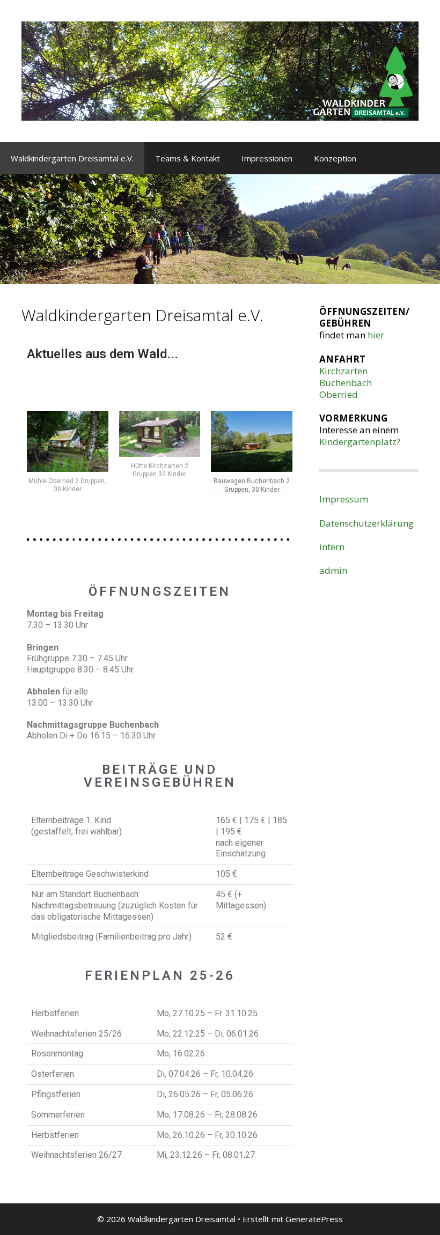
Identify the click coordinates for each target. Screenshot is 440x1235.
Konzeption (335, 158)
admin (333, 570)
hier (376, 335)
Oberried (338, 394)
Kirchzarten (343, 371)
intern (331, 547)
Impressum (343, 499)
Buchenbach (345, 382)
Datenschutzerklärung (366, 523)
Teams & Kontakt (187, 158)
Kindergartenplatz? (359, 441)
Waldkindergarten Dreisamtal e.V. (72, 158)
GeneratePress (314, 1219)
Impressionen (266, 158)
